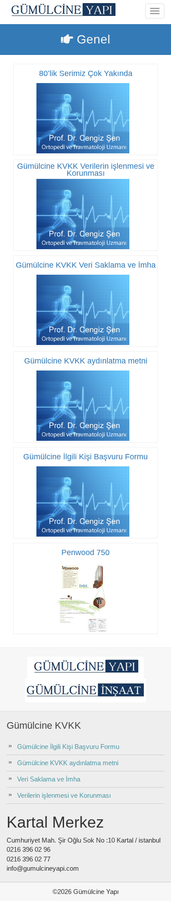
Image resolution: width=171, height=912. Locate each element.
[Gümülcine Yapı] (62, 10)
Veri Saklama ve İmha (48, 779)
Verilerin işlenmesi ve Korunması (64, 795)
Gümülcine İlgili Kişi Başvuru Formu (68, 746)
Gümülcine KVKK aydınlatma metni (67, 763)
